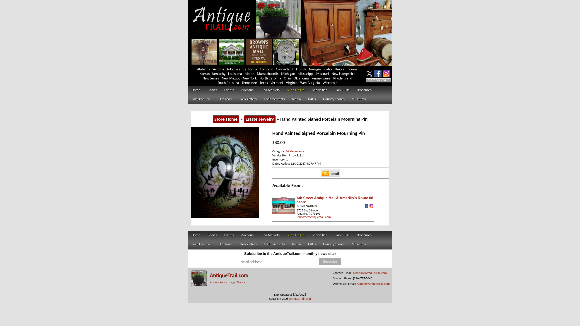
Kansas (205, 74)
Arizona (218, 69)
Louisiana (235, 74)
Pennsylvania (321, 78)
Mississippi (306, 74)
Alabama (203, 69)
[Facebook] (367, 207)
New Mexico (231, 78)
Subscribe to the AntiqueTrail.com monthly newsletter (290, 254)
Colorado (266, 69)
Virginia (291, 83)
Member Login (378, 80)
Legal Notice (237, 282)
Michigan (288, 74)
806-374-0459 (307, 206)
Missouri (322, 74)
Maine (249, 74)
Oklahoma (301, 78)
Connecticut (284, 69)
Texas (264, 83)
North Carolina (270, 78)
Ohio (287, 78)
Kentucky (218, 74)
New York (250, 78)
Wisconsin (330, 83)
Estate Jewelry (260, 119)
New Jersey (211, 78)
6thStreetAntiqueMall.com (314, 217)
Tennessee (249, 83)
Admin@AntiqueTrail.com (373, 284)
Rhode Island (342, 78)
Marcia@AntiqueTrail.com (370, 273)
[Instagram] (372, 207)
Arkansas (233, 69)
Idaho (328, 69)
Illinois (339, 69)
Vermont (277, 83)
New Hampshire (343, 74)
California (250, 69)
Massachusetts (267, 74)
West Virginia (310, 83)
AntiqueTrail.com (229, 275)
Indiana (352, 69)
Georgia (315, 69)
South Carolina (228, 83)
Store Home (226, 119)
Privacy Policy (218, 282)
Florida (301, 69)
